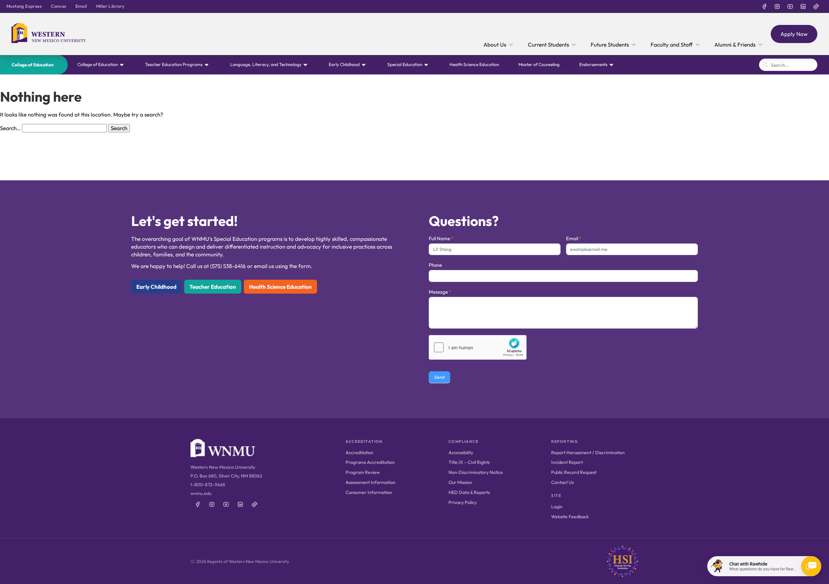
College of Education (33, 65)
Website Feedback (570, 517)
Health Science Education (474, 64)
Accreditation (359, 452)
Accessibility (461, 452)
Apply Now (794, 33)
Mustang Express (24, 6)
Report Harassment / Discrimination (588, 452)
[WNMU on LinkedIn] (803, 6)
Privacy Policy (463, 502)
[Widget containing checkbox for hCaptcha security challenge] (478, 347)
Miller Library (110, 6)
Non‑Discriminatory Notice (476, 472)
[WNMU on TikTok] (816, 6)
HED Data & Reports (469, 492)
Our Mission (460, 482)
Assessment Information (370, 482)
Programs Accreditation (370, 462)
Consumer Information (369, 492)
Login (556, 507)
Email (81, 6)
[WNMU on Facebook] (764, 6)
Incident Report (567, 462)
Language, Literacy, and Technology (265, 64)
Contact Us (562, 482)
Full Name (441, 238)
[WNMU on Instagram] (777, 6)
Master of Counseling (539, 64)
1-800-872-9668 (207, 485)
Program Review (363, 472)
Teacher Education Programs (174, 64)
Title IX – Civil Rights (469, 462)
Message (440, 292)
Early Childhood (344, 64)
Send (439, 377)
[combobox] (788, 65)
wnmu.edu (200, 493)
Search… (10, 128)
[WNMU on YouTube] (790, 6)
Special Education (404, 64)
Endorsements (593, 64)
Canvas (58, 6)
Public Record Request (573, 472)
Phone (435, 265)
